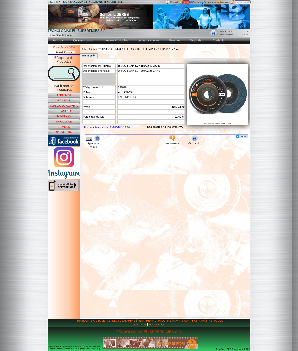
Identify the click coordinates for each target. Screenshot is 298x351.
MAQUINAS (164, 320)
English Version (64, 52)
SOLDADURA (156, 324)
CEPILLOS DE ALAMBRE (121, 320)
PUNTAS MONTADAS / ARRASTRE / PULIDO (198, 320)
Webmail (174, 2)
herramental (64, 111)
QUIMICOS (140, 324)
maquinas (64, 116)
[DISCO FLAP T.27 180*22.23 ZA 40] (217, 124)
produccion (64, 121)
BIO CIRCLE (98, 320)
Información (88, 55)
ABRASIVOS (82, 320)
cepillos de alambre (64, 105)
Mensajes (225, 2)
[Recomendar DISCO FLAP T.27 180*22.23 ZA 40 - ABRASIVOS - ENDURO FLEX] (172, 140)
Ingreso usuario (242, 2)
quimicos (64, 126)
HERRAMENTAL (146, 320)
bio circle (63, 100)
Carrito (196, 2)
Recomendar (210, 2)
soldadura (64, 132)
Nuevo (186, 2)
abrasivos (64, 95)
